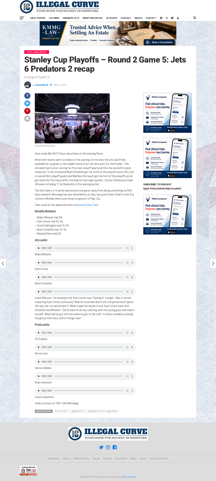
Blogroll (133, 458)
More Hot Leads (129, 476)
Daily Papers (37, 18)
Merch (138, 18)
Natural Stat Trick (87, 205)
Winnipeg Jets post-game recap (102, 411)
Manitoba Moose (93, 18)
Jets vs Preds (61, 411)
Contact (151, 18)
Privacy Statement (159, 458)
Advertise (107, 458)
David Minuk (41, 85)
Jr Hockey (111, 18)
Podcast (126, 18)
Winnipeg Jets (71, 18)
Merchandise (121, 458)
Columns (54, 18)
